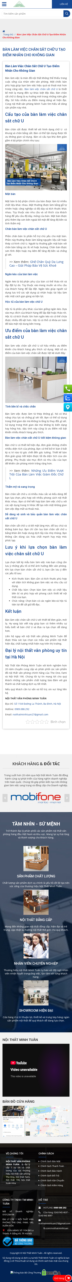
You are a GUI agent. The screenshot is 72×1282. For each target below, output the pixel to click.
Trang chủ (8, 34)
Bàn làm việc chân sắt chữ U (41, 89)
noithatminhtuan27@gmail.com (30, 714)
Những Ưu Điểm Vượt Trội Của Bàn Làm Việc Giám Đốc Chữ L (36, 474)
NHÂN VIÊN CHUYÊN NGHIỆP (36, 964)
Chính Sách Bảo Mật (50, 1161)
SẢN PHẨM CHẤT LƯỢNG (36, 876)
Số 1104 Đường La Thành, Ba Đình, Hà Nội (37, 703)
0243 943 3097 (45, 1215)
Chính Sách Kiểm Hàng (52, 1185)
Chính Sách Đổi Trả (50, 1175)
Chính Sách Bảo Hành (51, 1170)
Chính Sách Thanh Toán (52, 1165)
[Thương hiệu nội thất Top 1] (19, 3)
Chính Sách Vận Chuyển (52, 1180)
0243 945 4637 (61, 1212)
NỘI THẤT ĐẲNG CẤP (36, 920)
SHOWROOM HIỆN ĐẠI (36, 1011)
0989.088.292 (22, 709)
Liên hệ (63, 4)
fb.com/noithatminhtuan (55, 1228)
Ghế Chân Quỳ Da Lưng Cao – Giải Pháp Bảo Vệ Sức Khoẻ (36, 263)
